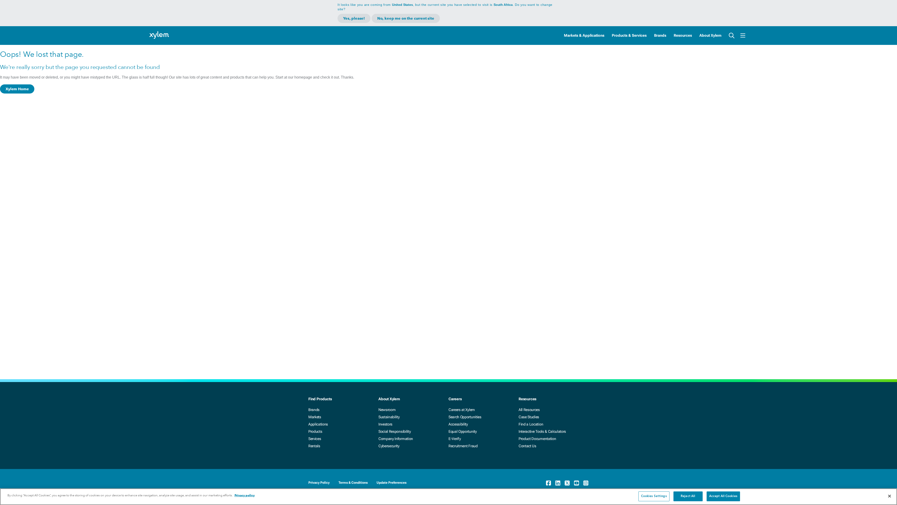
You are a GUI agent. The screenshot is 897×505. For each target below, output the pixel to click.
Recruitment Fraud (463, 446)
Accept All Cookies (723, 496)
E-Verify (454, 438)
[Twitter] (567, 483)
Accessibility (458, 424)
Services (314, 438)
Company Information (395, 438)
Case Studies (529, 417)
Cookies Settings (654, 496)
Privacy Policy (319, 482)
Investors (385, 424)
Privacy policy (245, 495)
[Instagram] (586, 483)
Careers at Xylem (461, 410)
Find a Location (531, 424)
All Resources (529, 410)
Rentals (314, 446)
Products (315, 431)
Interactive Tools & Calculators (542, 431)
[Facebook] (548, 483)
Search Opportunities (464, 417)
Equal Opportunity (462, 431)
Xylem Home (17, 89)
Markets (314, 417)
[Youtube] (576, 483)
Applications (318, 424)
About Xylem (710, 35)
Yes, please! (354, 18)
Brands (660, 35)
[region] (448, 496)
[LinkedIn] (558, 483)
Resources (683, 35)
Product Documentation (537, 438)
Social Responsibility (394, 431)
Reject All (688, 496)
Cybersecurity (388, 446)
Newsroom (386, 410)
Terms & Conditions (353, 482)
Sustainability (389, 417)
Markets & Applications (584, 35)
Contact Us (527, 446)
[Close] (889, 496)
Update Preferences (391, 482)
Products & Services (629, 35)
